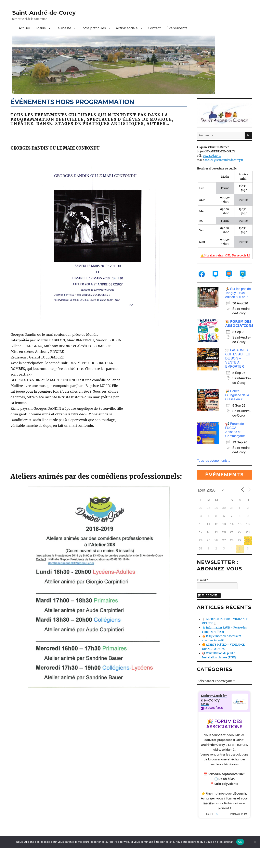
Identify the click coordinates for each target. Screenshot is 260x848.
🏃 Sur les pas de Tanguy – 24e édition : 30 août (238, 292)
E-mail (202, 580)
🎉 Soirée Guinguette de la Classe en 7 (237, 395)
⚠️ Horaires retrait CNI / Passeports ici (225, 255)
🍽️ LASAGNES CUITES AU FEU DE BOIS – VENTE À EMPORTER (237, 358)
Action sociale (127, 28)
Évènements (177, 28)
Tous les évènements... (213, 460)
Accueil (25, 28)
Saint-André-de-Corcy (44, 12)
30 (248, 540)
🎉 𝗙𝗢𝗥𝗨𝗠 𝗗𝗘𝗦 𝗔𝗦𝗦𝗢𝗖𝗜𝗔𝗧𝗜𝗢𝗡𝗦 (239, 323)
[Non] (255, 842)
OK (240, 841)
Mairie (41, 28)
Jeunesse (63, 28)
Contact (154, 28)
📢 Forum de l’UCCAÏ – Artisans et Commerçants (235, 429)
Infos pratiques (93, 28)
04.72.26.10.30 (212, 155)
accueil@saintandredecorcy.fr (224, 160)
